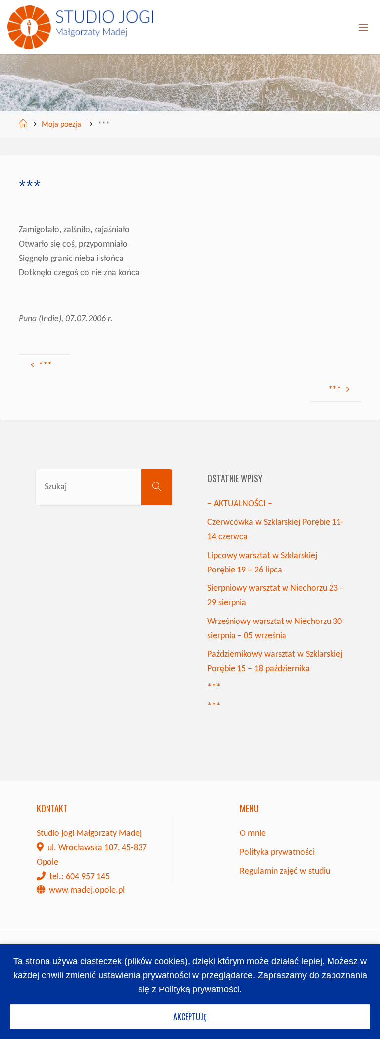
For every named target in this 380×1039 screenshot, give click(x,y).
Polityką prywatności (199, 989)
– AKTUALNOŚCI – (239, 504)
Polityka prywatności (277, 852)
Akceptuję (190, 1017)
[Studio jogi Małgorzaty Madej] (79, 27)
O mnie (253, 833)
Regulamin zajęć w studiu (285, 871)
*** (214, 687)
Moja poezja (61, 125)
